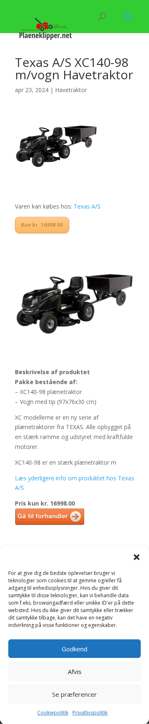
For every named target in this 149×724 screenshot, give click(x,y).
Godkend (74, 649)
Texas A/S (87, 206)
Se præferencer (74, 694)
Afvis (75, 671)
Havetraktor (71, 90)
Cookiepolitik (52, 712)
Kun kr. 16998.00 (42, 224)
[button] (136, 557)
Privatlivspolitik (90, 712)
